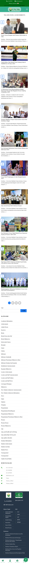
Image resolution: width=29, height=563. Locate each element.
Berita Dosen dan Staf (6, 336)
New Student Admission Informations (10, 393)
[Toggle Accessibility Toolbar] (26, 560)
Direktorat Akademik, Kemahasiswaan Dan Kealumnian (14, 534)
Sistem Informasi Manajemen (9, 512)
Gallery (3, 351)
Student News (4, 450)
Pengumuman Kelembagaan (8, 411)
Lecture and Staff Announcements (9, 375)
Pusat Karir (7, 522)
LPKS (18, 514)
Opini (2, 399)
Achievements (4, 324)
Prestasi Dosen (4, 423)
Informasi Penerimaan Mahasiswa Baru (10, 360)
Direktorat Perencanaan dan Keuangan (13, 537)
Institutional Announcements (8, 366)
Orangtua (3, 405)
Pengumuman (4, 408)
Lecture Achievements (6, 372)
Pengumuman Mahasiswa (7, 414)
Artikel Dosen (4, 327)
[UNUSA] (14, 9)
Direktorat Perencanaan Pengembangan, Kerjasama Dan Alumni (13, 540)
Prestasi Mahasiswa (6, 426)
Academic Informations (7, 321)
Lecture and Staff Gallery (7, 378)
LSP (18, 517)
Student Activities (5, 446)
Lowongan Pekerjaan (6, 384)
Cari (2, 308)
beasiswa (3, 330)
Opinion (3, 402)
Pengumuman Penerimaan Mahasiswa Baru (11, 417)
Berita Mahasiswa (5, 339)
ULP (18, 512)
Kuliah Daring (8, 520)
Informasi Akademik (6, 357)
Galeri (2, 348)
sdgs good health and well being (9, 432)
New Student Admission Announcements (11, 390)
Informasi (3, 354)
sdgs (2, 429)
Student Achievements (6, 444)
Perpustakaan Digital (8, 516)
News (2, 396)
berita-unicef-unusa (6, 342)
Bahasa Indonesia (13, 3)
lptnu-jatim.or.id (19, 500)
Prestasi (3, 420)
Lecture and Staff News (7, 381)
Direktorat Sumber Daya (10, 544)
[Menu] (27, 9)
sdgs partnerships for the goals (8, 435)
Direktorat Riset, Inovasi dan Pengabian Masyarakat (13, 549)
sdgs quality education (6, 438)
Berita (2, 333)
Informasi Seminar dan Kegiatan (9, 363)
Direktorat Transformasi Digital (11, 546)
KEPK (18, 519)
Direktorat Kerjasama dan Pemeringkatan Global (15, 553)
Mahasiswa (4, 387)
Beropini (3, 345)
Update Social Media (6, 459)
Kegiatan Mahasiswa (6, 369)
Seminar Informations (6, 441)
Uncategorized (4, 453)
